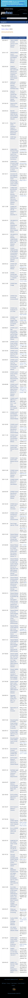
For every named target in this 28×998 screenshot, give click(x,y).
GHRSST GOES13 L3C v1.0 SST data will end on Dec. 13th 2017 (14, 952)
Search (8, 16)
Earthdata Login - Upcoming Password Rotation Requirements (14, 773)
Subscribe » (21, 979)
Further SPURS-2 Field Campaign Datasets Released (14, 921)
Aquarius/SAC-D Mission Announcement (14, 105)
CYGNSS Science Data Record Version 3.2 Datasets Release (14, 495)
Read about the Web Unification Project (16, 5)
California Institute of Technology (8, 9)
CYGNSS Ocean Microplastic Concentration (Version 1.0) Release (14, 438)
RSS (25, 582)
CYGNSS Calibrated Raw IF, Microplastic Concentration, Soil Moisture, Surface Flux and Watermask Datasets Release (14, 255)
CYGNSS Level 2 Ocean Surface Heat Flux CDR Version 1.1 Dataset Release (14, 354)
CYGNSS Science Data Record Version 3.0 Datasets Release (14, 473)
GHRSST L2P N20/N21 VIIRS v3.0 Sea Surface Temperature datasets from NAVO (14, 967)
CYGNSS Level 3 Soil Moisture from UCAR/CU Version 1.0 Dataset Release (14, 415)
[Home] (10, 13)
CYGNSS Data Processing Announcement (14, 297)
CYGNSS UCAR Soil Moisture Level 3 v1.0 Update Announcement (14, 516)
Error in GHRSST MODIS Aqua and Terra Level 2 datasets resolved (14, 822)
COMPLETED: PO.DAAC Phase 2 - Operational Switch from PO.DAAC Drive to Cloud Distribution (14, 166)
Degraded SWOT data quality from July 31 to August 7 (13, 699)
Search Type (3, 16)
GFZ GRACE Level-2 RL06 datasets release (14, 928)
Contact (13, 985)
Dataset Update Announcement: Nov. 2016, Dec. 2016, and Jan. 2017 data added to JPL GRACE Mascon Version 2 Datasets (14, 660)
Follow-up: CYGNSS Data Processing (13, 910)
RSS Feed (4, 983)
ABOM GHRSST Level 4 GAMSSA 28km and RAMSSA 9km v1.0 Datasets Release (14, 57)
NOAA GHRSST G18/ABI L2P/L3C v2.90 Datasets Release (14, 44)
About (7, 29)
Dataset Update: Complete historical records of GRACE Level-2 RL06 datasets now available (14, 674)
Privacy (8, 983)
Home (2, 29)
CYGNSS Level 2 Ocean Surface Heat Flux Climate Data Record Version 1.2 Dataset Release (14, 364)
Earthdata (21, 2)
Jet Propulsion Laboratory (8, 8)
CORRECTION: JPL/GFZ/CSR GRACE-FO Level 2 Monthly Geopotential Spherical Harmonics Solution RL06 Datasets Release (14, 196)
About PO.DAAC (21, 983)
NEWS (11, 29)
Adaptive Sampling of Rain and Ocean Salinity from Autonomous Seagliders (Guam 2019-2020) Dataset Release (14, 73)
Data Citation (14, 983)
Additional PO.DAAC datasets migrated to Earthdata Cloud (14, 85)
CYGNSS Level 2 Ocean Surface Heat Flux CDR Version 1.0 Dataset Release (14, 345)
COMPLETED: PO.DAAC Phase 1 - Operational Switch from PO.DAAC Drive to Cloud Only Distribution (14, 154)
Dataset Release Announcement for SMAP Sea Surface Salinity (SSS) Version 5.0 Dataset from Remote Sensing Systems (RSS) (14, 584)
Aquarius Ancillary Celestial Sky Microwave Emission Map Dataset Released (14, 96)
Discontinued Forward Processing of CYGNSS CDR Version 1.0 (13, 752)
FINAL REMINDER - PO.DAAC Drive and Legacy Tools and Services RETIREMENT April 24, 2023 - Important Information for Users (14, 876)
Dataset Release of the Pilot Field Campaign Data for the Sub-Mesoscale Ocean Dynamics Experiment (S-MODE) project (14, 617)
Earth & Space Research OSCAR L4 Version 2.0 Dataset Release (14, 761)
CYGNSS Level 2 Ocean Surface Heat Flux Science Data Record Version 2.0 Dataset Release (14, 376)
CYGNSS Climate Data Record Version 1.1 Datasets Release (14, 276)
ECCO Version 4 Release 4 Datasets (14, 808)
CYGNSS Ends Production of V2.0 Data (13, 309)
